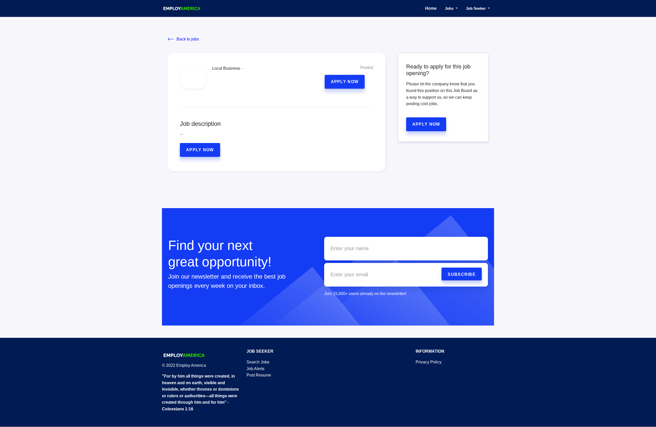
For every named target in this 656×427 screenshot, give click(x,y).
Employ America (190, 365)
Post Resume (259, 375)
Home (431, 8)
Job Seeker (476, 8)
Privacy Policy (429, 362)
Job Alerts (255, 369)
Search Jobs (258, 362)
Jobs (450, 8)
